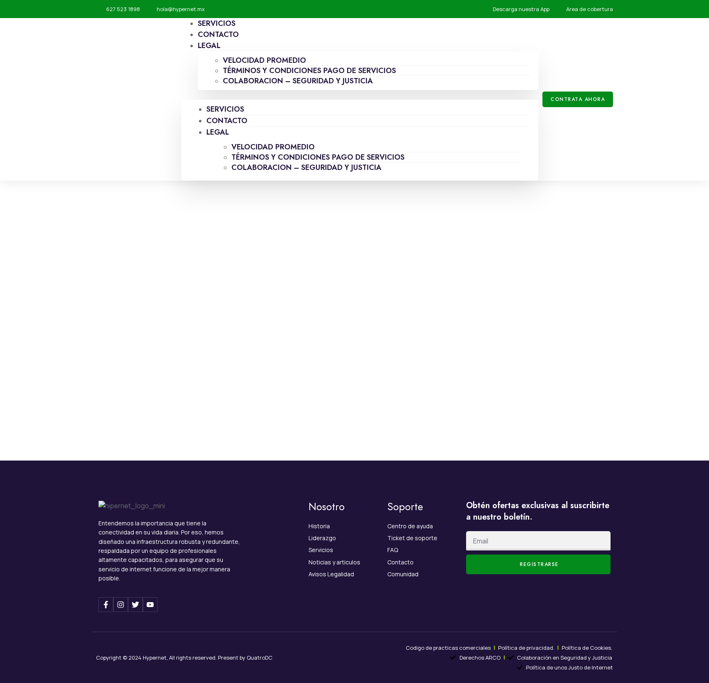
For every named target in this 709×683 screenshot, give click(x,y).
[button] (359, 95)
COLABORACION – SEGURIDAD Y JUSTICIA (298, 81)
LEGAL (209, 45)
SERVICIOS (225, 109)
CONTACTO (226, 120)
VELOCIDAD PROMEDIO (264, 60)
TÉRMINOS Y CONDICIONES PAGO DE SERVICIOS (309, 70)
